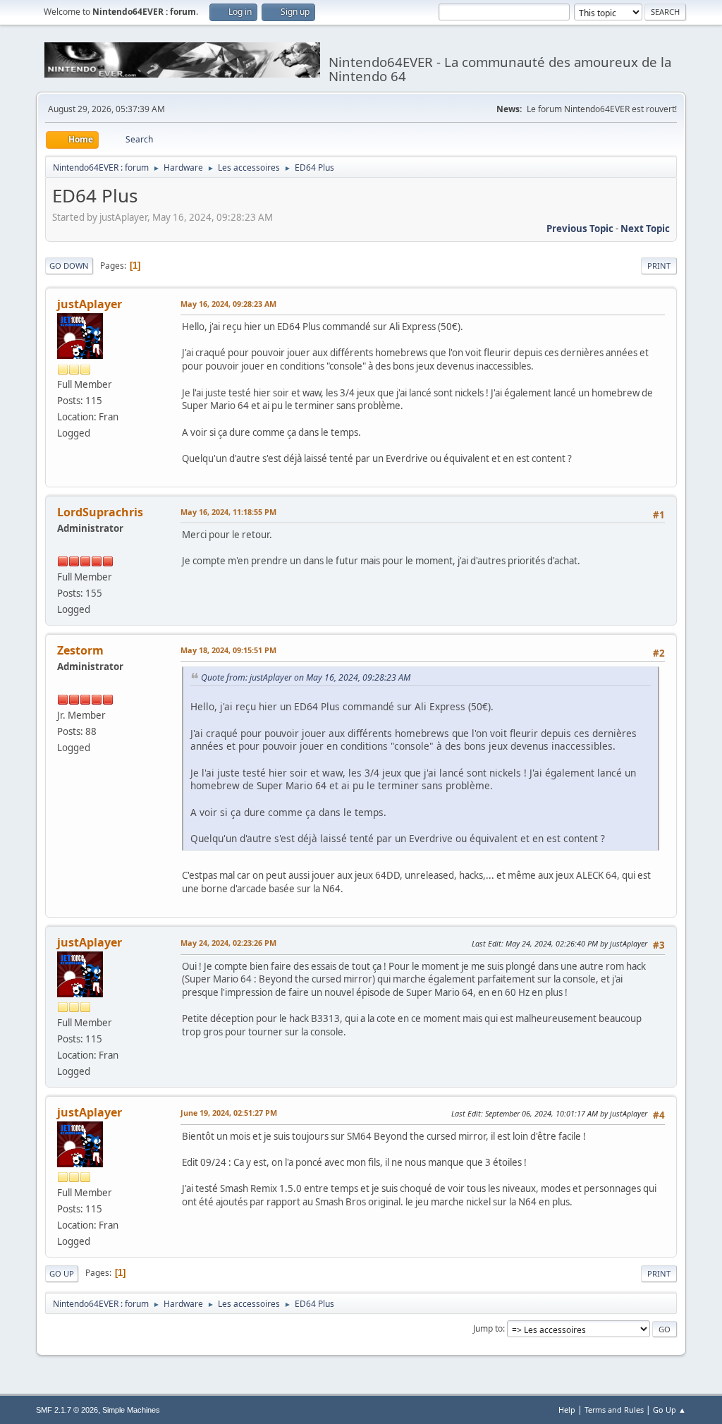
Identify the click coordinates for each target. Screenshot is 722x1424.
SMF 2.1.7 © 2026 (67, 1410)
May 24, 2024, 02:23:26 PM (228, 942)
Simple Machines (131, 1410)
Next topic (645, 228)
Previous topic (579, 228)
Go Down (69, 265)
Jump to (488, 1328)
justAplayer (89, 304)
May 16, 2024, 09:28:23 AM (228, 303)
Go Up (61, 1273)
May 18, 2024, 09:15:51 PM (228, 650)
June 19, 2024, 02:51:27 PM (228, 1112)
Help (566, 1409)
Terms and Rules (614, 1409)
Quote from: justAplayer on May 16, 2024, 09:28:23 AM (305, 677)
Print (659, 265)
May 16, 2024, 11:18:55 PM (228, 511)
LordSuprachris (100, 512)
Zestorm (80, 650)
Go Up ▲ (669, 1409)
